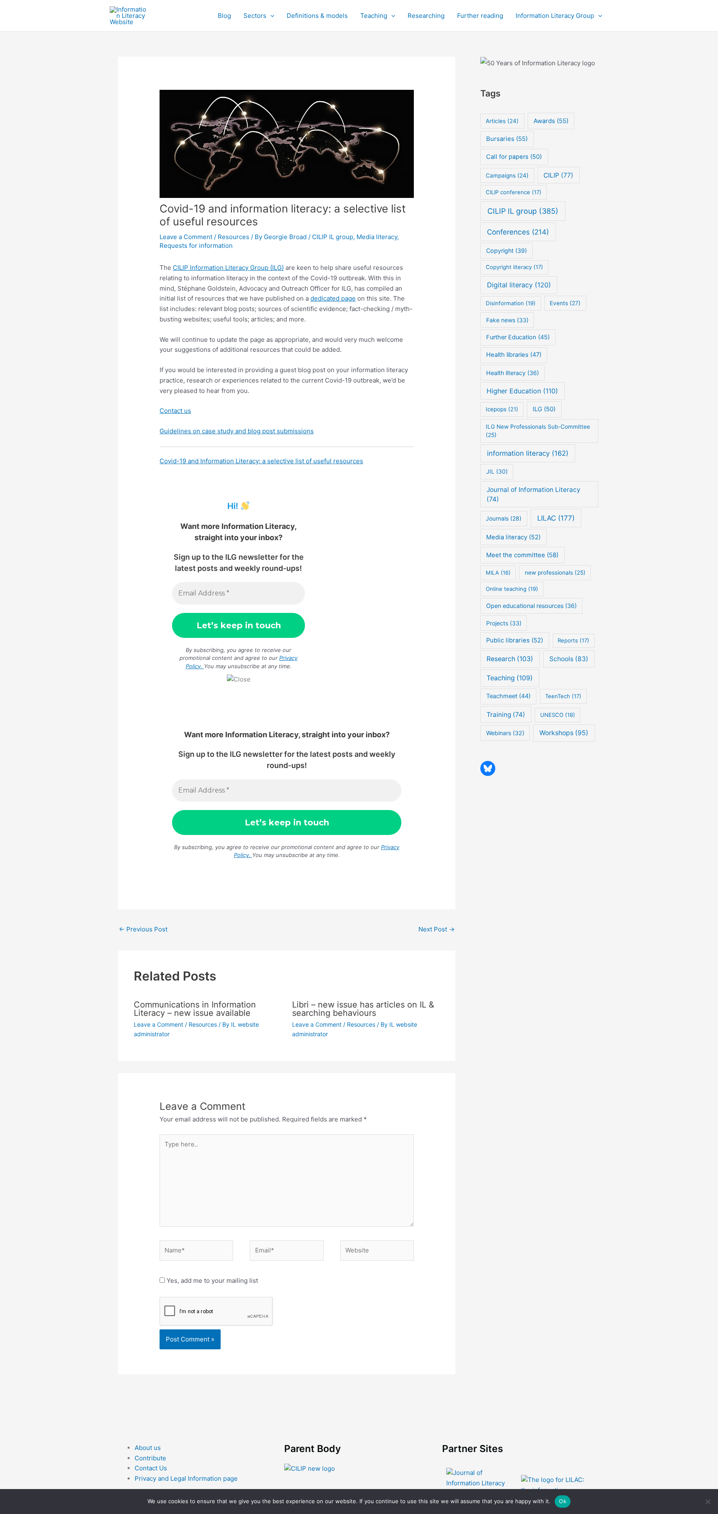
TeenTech (563, 696)
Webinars (505, 732)
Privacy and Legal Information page (186, 1478)
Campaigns (507, 175)
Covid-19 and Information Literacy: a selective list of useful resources (261, 461)
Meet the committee (522, 555)
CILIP (558, 175)
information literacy (527, 453)
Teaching (373, 16)
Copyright (506, 250)
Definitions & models (317, 16)
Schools (568, 659)
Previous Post (143, 929)
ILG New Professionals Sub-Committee (538, 430)
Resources (233, 237)
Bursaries (507, 139)
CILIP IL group (332, 237)
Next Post (436, 929)
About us (148, 1448)
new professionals (555, 572)
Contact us (175, 411)
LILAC (556, 518)
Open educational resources (531, 605)
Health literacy (512, 372)
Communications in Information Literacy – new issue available (195, 1009)
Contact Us (151, 1468)
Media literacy (377, 237)
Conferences (518, 231)
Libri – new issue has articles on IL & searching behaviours (363, 1009)
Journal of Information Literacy (533, 494)
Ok (562, 1501)
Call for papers (514, 157)
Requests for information (196, 245)
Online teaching (512, 588)
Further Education (518, 337)
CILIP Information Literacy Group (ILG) (228, 268)
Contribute (150, 1458)
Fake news (507, 320)
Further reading (480, 16)
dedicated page (333, 298)
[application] (270, 15)
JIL (497, 471)
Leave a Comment (186, 237)
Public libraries (514, 640)
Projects (503, 623)
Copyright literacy (514, 267)
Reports (573, 640)
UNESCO (557, 714)
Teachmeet (508, 696)
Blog (224, 16)
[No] (707, 1501)
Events (565, 303)
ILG (544, 409)
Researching (426, 16)
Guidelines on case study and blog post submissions (237, 431)
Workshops (563, 733)
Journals (503, 518)
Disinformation (511, 303)
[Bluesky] (487, 768)
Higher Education (522, 391)
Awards (551, 121)
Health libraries (513, 354)
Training (506, 715)
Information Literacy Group (555, 16)
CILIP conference (513, 192)
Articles (502, 121)
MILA (498, 572)
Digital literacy (519, 285)
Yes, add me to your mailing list (211, 1280)
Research (510, 659)
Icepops (502, 409)
